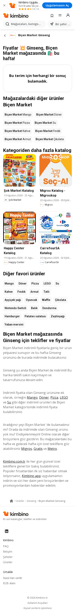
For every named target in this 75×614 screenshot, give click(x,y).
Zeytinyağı (58, 316)
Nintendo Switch (15, 308)
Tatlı (46, 291)
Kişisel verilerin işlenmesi (38, 608)
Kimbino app (31, 476)
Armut (34, 291)
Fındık (21, 291)
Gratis (38, 448)
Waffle (46, 300)
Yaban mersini (14, 324)
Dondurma (49, 308)
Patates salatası (35, 316)
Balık (34, 308)
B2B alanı (9, 583)
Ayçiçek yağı (13, 300)
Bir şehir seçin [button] (62, 24)
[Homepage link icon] (11, 501)
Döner (23, 283)
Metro (52, 448)
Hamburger (12, 316)
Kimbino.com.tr (14, 461)
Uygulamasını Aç (57, 5)
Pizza (35, 283)
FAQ (6, 546)
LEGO (47, 283)
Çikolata (60, 300)
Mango (9, 283)
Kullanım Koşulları (38, 603)
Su (57, 283)
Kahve (9, 291)
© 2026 (37, 597)
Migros (26, 448)
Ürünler (7, 562)
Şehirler (8, 557)
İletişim (7, 551)
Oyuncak (31, 300)
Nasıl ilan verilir (12, 578)
